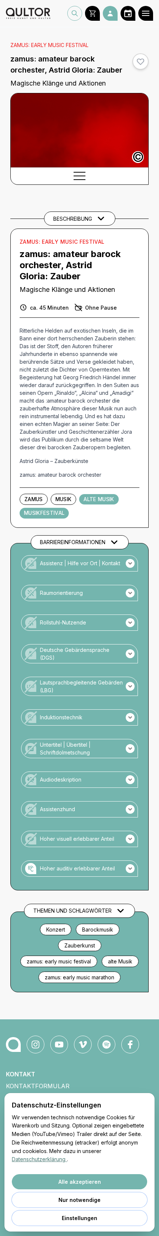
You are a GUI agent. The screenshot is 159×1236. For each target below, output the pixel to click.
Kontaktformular (38, 1086)
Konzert (55, 929)
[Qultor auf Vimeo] (83, 1044)
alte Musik (120, 961)
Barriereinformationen (72, 542)
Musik (63, 499)
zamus (33, 499)
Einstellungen (79, 1218)
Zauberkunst (79, 945)
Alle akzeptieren (79, 1182)
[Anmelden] (110, 13)
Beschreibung (72, 219)
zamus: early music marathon (79, 977)
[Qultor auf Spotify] (106, 1044)
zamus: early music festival (59, 961)
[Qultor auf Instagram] (35, 1044)
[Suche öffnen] (74, 13)
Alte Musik (99, 499)
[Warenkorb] (92, 13)
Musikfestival (44, 513)
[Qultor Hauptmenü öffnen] (145, 13)
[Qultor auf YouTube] (59, 1044)
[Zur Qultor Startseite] (28, 13)
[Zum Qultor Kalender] (128, 13)
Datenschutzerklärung (39, 1159)
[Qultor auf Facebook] (130, 1044)
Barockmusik (97, 929)
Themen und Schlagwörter (72, 910)
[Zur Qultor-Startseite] (13, 1044)
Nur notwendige (79, 1200)
